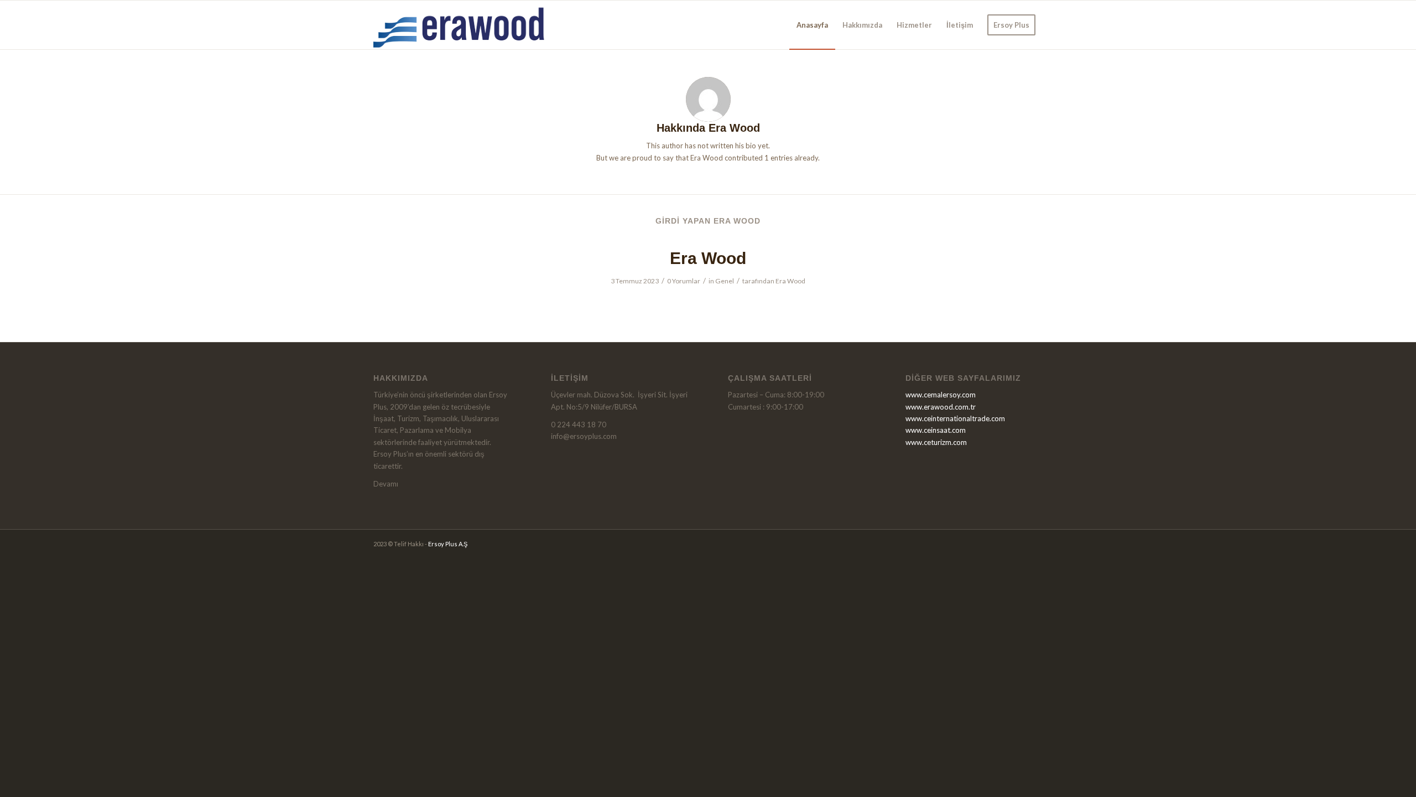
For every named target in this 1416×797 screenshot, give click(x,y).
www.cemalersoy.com (940, 394)
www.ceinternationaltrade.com (955, 418)
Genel (724, 281)
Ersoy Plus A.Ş (447, 543)
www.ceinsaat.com (935, 430)
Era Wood (708, 258)
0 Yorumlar (683, 281)
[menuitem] (812, 25)
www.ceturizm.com (936, 442)
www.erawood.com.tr (940, 406)
